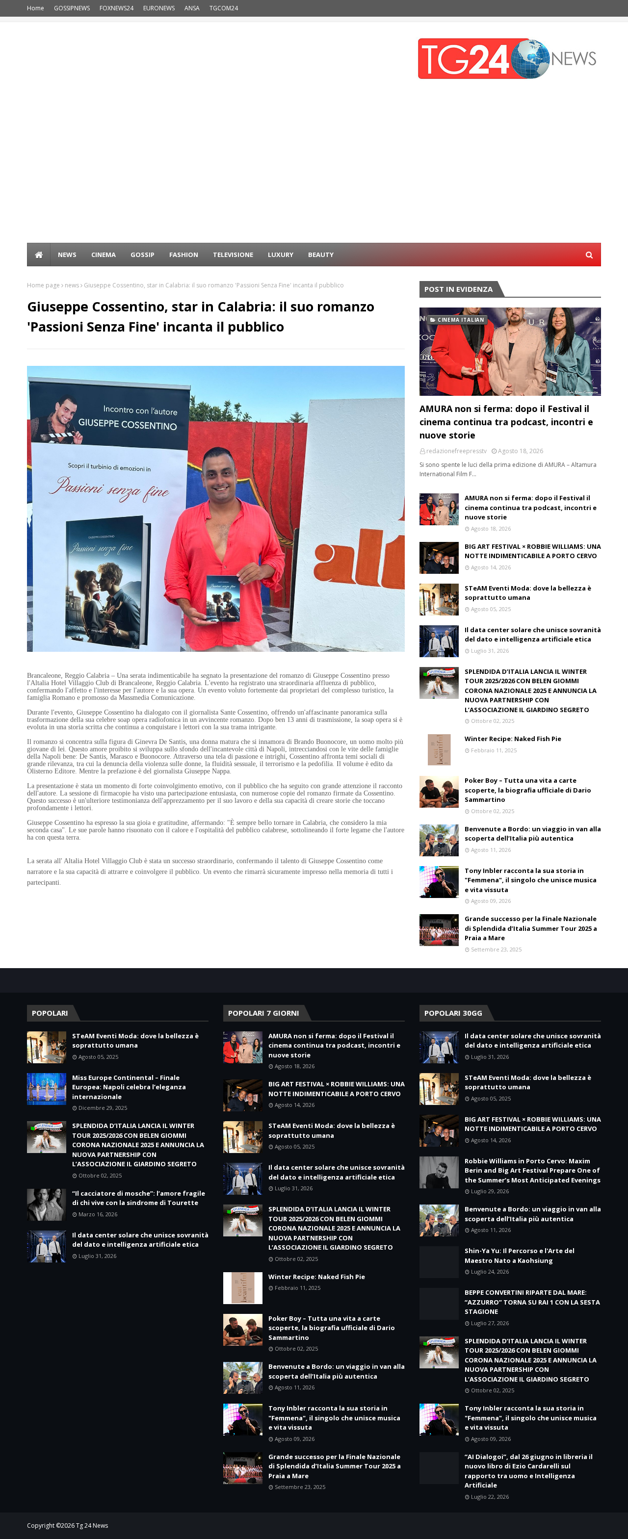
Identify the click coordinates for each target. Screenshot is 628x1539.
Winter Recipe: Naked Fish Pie (513, 738)
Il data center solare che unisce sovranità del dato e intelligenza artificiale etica (533, 634)
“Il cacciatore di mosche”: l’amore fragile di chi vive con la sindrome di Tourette (138, 1198)
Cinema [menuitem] (103, 254)
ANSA (192, 8)
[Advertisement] (314, 169)
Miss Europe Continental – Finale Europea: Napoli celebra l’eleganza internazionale (129, 1087)
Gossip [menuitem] (143, 254)
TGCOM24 (223, 8)
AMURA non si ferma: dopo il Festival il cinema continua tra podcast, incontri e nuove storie (506, 422)
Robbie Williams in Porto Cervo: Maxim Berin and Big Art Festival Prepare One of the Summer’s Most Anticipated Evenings (533, 1170)
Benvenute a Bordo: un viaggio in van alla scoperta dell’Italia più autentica (533, 833)
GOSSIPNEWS (72, 8)
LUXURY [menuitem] (280, 254)
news (72, 285)
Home (35, 8)
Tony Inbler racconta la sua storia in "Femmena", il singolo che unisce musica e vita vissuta (531, 880)
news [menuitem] (67, 254)
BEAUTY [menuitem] (321, 254)
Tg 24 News (92, 1525)
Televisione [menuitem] (233, 254)
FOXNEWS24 (116, 8)
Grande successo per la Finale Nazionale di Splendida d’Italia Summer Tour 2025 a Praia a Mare (531, 928)
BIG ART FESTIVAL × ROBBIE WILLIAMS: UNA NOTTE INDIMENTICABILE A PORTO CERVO (533, 551)
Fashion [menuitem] (183, 254)
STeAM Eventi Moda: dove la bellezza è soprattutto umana (528, 593)
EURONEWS (159, 8)
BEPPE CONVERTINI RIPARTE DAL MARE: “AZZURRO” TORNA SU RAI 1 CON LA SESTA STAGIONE (532, 1302)
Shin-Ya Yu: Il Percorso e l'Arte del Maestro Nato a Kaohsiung (520, 1255)
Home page (43, 285)
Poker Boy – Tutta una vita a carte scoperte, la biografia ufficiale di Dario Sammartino (528, 790)
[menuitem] (39, 254)
